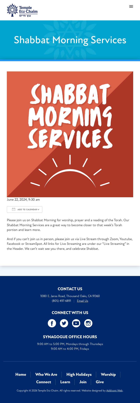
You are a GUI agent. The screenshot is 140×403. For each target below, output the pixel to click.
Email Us (82, 301)
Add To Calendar (27, 209)
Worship (108, 374)
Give (100, 382)
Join (83, 382)
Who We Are (46, 374)
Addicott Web (114, 390)
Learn (65, 382)
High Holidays (79, 374)
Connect (43, 382)
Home (20, 374)
